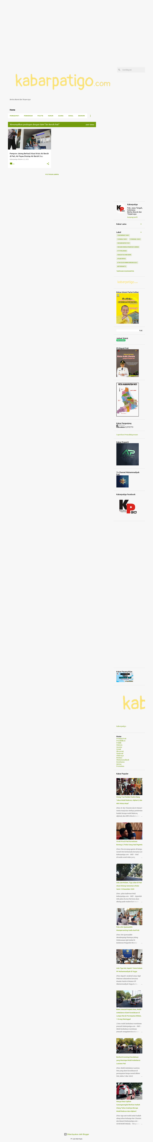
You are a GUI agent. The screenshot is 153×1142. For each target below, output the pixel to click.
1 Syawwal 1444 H (135, 239)
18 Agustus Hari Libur (124, 254)
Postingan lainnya (52, 174)
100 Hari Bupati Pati (123, 243)
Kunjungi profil (132, 217)
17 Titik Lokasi (122, 250)
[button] (48, 163)
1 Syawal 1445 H (122, 239)
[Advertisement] (67, 15)
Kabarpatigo (132, 204)
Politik (40, 115)
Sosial (70, 115)
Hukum (50, 115)
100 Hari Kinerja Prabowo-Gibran (128, 247)
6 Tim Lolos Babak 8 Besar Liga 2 (127, 262)
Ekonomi (81, 115)
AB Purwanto (121, 266)
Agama (60, 115)
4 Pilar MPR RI (121, 258)
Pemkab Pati (14, 115)
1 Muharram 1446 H (123, 235)
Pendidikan (28, 115)
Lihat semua (90, 124)
